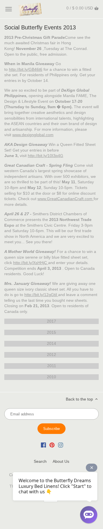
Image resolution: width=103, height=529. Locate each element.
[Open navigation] (8, 9)
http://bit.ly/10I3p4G (45, 155)
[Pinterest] (52, 445)
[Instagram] (60, 445)
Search (40, 461)
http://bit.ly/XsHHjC (30, 262)
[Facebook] (43, 445)
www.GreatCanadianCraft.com (64, 198)
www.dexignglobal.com (33, 134)
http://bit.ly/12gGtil (40, 294)
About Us (61, 461)
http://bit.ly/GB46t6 (25, 69)
